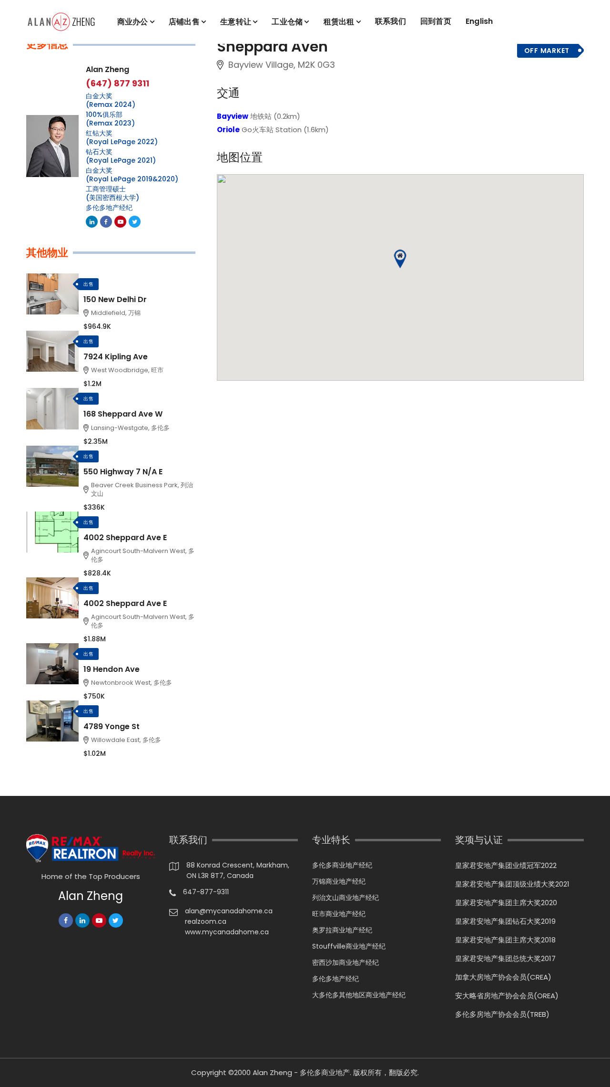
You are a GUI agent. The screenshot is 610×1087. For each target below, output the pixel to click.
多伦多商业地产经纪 (342, 865)
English (479, 21)
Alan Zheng (107, 69)
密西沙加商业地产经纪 (345, 962)
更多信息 (47, 44)
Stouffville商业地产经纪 (349, 946)
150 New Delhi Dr (115, 299)
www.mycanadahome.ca (227, 932)
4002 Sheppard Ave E (125, 537)
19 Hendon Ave (111, 669)
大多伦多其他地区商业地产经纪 (359, 995)
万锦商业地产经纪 (339, 881)
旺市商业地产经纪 (339, 914)
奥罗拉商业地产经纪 (342, 930)
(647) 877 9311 (117, 83)
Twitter (135, 222)
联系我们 (390, 21)
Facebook (106, 222)
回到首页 (435, 21)
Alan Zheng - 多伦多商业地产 (301, 1072)
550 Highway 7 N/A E (123, 471)
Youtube (120, 222)
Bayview (232, 116)
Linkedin (92, 222)
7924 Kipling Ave (115, 356)
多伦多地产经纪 (109, 207)
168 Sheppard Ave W (123, 413)
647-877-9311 (206, 892)
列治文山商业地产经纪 (345, 897)
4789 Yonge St (111, 726)
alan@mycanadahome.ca (229, 911)
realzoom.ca (205, 921)
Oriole (228, 130)
